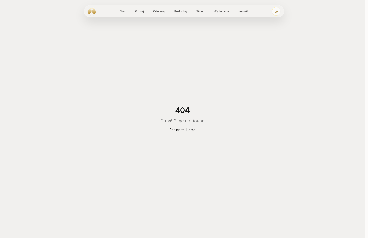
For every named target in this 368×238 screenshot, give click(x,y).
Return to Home (182, 130)
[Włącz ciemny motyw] (276, 11)
